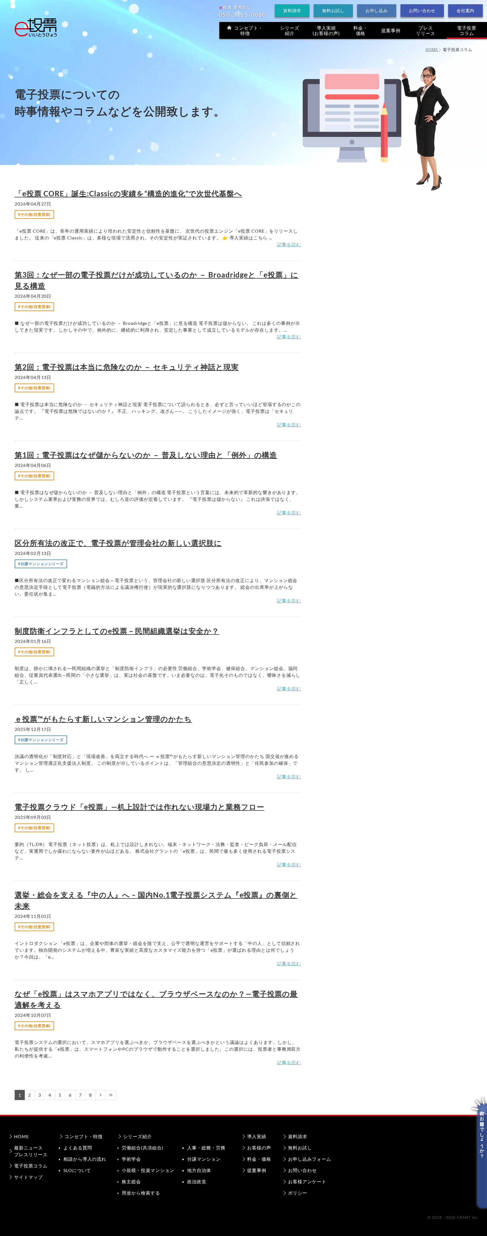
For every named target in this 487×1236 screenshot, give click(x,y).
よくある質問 (77, 1147)
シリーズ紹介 (289, 30)
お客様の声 (259, 1147)
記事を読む (289, 244)
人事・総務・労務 (206, 1147)
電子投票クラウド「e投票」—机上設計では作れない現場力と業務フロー (139, 806)
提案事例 (390, 30)
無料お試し (333, 10)
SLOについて (77, 1170)
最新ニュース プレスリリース (31, 1151)
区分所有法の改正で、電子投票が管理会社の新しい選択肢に (118, 542)
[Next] (101, 1095)
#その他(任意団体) (34, 214)
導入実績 (256, 1136)
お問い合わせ (422, 10)
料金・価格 (360, 30)
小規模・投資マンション (148, 1170)
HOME (21, 1136)
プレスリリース (425, 30)
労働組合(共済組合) (142, 1147)
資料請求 (292, 10)
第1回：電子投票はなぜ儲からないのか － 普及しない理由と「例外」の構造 (146, 454)
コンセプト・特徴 (84, 1136)
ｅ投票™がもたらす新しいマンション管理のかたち (103, 718)
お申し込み (377, 10)
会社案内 (465, 10)
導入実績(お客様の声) (326, 30)
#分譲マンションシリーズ (41, 563)
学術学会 (131, 1159)
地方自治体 (199, 1170)
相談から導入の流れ (85, 1159)
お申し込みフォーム (309, 1159)
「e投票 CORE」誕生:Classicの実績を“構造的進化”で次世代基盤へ (128, 193)
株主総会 (131, 1181)
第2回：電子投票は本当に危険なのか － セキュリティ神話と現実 (127, 366)
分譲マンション (204, 1159)
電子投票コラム (466, 30)
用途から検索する (141, 1192)
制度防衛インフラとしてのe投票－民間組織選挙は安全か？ (117, 630)
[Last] (111, 1095)
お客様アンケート (307, 1181)
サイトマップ (28, 1177)
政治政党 (196, 1181)
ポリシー (297, 1192)
